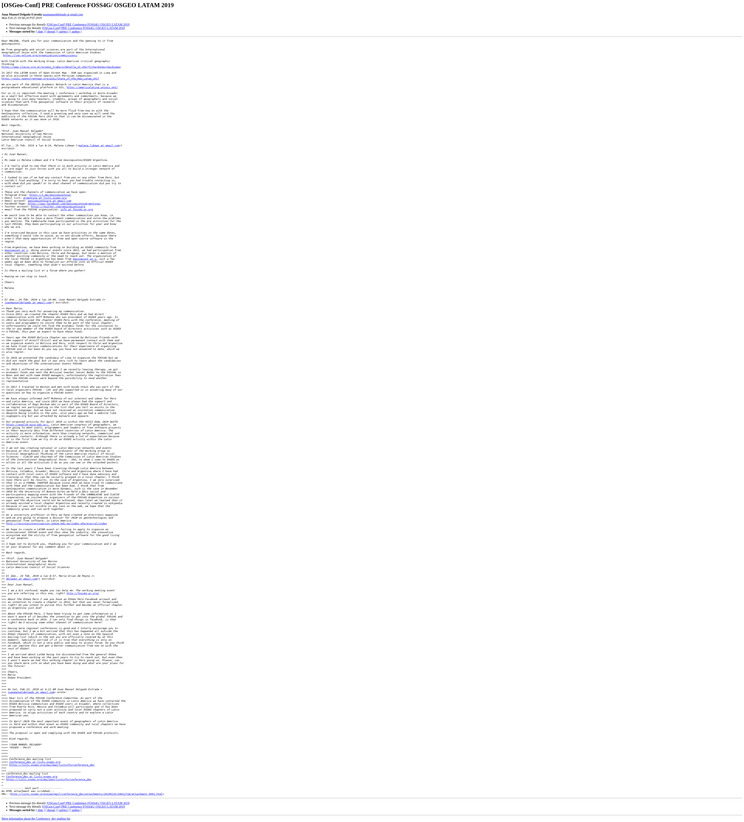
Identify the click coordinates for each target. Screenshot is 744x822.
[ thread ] (51, 31)
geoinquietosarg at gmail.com (49, 200)
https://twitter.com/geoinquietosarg (58, 206)
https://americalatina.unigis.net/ (92, 87)
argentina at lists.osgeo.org (45, 197)
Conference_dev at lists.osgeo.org (34, 762)
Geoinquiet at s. (85, 258)
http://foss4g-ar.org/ (83, 593)
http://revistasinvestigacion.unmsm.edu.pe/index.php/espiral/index (56, 523)
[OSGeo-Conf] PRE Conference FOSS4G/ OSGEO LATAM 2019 (88, 24)
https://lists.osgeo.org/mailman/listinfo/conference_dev (52, 764)
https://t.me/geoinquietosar (50, 194)
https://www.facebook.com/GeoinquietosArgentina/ (64, 203)
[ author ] (75, 31)
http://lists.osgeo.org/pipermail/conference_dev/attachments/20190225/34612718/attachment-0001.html (87, 794)
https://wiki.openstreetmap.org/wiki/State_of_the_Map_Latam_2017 (50, 78)
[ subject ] (63, 31)
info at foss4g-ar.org (76, 209)
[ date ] (40, 31)
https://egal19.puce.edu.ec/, (28, 424)
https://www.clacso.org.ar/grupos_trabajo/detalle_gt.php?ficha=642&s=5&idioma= (61, 67)
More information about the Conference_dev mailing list (36, 818)
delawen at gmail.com (21, 578)
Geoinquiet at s (16, 250)
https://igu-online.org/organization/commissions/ (40, 55)
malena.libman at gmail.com (99, 145)
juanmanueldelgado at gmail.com (63, 14)
